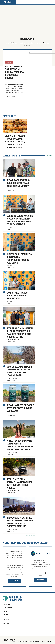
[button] (52, 2)
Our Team (6, 623)
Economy (5, 614)
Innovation (6, 604)
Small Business (8, 607)
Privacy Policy (48, 641)
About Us (6, 620)
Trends (5, 611)
